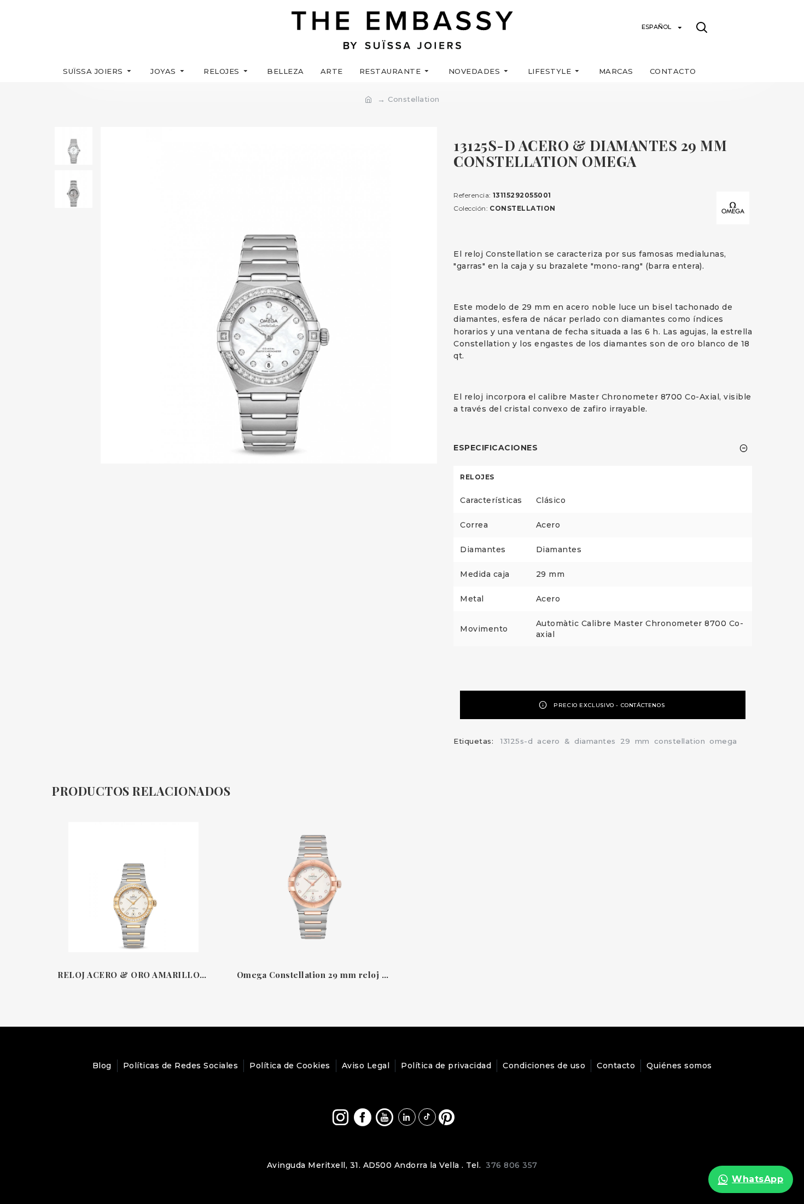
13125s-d (516, 741)
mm (642, 741)
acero (548, 741)
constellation (680, 741)
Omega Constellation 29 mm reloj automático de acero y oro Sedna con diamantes (313, 975)
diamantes (595, 741)
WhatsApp (757, 1179)
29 (625, 741)
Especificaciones (495, 448)
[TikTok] (427, 1117)
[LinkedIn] (407, 1117)
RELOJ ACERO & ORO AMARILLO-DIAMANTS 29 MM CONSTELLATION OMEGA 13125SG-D (133, 975)
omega (723, 741)
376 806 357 (512, 1165)
